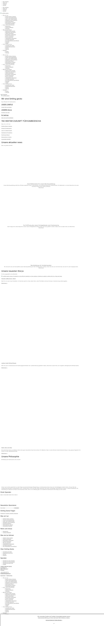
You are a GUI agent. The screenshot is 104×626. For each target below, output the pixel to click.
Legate (6, 43)
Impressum (2, 575)
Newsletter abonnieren (10, 32)
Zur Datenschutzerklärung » (54, 620)
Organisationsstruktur (10, 46)
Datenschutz (9, 575)
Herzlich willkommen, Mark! (8, 278)
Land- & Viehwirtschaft (6, 130)
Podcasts (7, 28)
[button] (3, 94)
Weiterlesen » (4, 283)
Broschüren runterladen (10, 34)
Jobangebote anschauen (10, 38)
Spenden (7, 41)
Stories (4, 5)
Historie (7, 49)
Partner (7, 48)
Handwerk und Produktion (11, 20)
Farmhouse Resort (9, 21)
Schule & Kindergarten (6, 128)
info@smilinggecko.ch (5, 573)
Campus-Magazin (9, 27)
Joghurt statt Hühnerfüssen (8, 363)
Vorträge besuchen (9, 39)
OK (54, 623)
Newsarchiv (8, 26)
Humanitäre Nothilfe (9, 23)
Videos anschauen (9, 33)
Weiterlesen (41, 187)
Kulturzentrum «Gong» (10, 22)
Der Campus (6, 1)
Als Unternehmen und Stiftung (12, 40)
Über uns (5, 2)
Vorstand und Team (9, 45)
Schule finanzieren (9, 35)
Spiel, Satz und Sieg (6, 447)
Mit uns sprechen (9, 37)
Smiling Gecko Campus (10, 16)
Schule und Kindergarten (11, 17)
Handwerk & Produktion (6, 132)
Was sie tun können (7, 29)
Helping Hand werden (10, 31)
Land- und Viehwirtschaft (11, 19)
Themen (4, 4)
